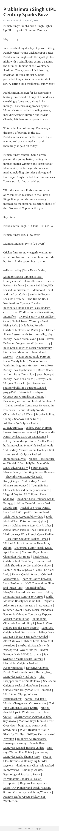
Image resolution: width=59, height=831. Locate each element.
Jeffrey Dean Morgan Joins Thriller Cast (27, 441)
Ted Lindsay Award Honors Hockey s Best (28, 450)
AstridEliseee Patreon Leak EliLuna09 (26, 530)
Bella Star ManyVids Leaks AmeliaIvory (27, 348)
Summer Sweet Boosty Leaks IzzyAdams (28, 610)
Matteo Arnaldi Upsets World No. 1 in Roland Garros (26, 712)
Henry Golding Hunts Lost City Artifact (27, 525)
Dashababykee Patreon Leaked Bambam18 (29, 401)
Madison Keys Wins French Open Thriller (28, 534)
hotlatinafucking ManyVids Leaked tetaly (28, 445)
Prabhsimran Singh (12, 20)
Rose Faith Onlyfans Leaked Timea (27, 539)
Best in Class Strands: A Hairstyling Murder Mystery (27, 761)
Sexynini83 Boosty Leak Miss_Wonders (27, 792)
